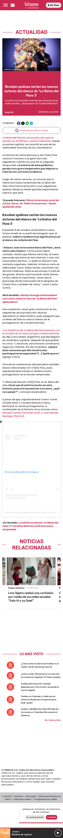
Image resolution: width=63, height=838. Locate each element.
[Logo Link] (31, 5)
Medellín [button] (15, 832)
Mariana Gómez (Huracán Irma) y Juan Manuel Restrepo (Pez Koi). (30, 414)
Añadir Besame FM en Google (34, 130)
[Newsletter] (13, 5)
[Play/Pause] (58, 832)
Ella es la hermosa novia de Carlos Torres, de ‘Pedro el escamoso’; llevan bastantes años (30, 204)
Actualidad (31, 32)
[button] (5, 5)
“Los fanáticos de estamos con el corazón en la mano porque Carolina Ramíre (31, 332)
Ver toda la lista (53, 720)
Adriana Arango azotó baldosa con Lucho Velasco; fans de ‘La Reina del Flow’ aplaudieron (29, 299)
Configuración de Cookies (45, 799)
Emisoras (18, 796)
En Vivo (54, 5)
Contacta (6, 796)
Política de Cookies (22, 799)
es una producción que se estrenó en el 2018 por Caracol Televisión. (27, 139)
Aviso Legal (30, 796)
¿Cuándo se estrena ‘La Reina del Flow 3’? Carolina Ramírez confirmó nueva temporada (30, 526)
